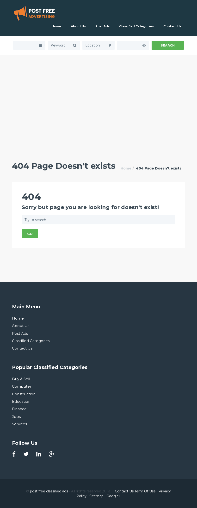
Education (21, 401)
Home (56, 26)
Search (168, 45)
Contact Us (172, 26)
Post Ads (102, 26)
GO (30, 234)
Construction (24, 394)
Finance (19, 409)
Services (19, 424)
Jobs (16, 416)
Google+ (113, 496)
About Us (78, 26)
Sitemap (96, 496)
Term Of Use (145, 491)
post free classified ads (49, 491)
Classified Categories (136, 26)
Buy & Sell (21, 379)
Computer (21, 386)
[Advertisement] (98, 88)
